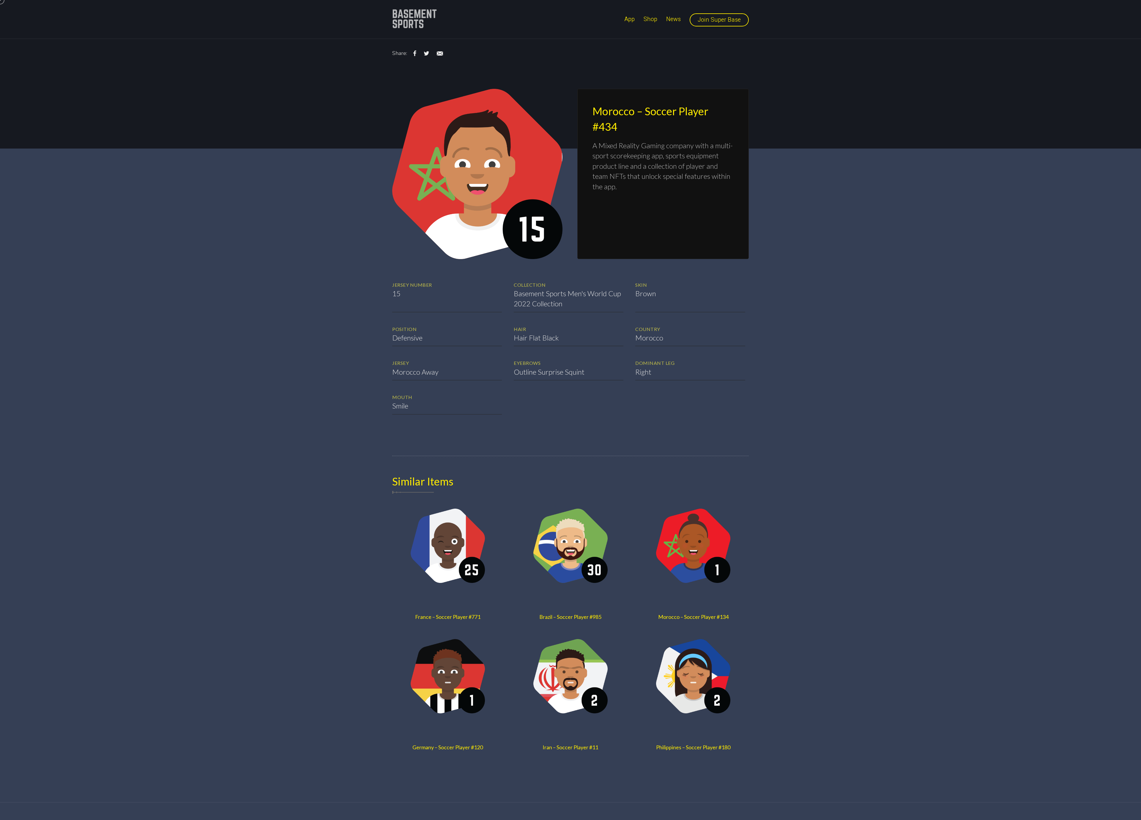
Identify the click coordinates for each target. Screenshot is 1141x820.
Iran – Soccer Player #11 (570, 747)
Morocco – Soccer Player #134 (693, 617)
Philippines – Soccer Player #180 (693, 747)
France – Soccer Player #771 (447, 617)
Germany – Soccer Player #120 (447, 747)
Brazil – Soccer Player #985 (570, 617)
